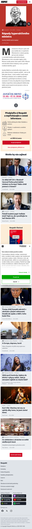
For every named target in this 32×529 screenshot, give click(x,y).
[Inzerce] (16, 95)
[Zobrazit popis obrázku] (25, 24)
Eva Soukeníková (6, 382)
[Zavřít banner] (29, 246)
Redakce (3, 466)
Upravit (15, 281)
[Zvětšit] (16, 16)
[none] (29, 24)
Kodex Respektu (5, 472)
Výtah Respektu (12, 307)
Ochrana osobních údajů (7, 486)
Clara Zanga (5, 285)
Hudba (3, 405)
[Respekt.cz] (4, 2)
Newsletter (6, 341)
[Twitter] (7, 512)
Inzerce (3, 478)
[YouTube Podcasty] (19, 499)
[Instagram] (11, 512)
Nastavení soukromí (6, 489)
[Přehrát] (24, 173)
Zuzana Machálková (6, 319)
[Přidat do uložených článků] (28, 173)
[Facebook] (2, 512)
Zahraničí (4, 177)
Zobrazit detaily (23, 272)
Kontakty (3, 469)
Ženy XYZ (11, 373)
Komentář (6, 30)
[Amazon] (6, 503)
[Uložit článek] (21, 24)
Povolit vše (16, 277)
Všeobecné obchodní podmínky (9, 483)
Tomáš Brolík (5, 189)
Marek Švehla (5, 221)
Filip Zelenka (5, 447)
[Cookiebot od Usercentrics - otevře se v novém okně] (19, 246)
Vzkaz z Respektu (13, 341)
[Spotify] (19, 503)
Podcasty (6, 307)
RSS (2, 480)
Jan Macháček (5, 43)
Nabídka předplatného (7, 475)
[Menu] (30, 2)
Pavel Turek (4, 415)
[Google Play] (6, 499)
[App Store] (6, 495)
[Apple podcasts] (19, 495)
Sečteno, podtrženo (14, 437)
